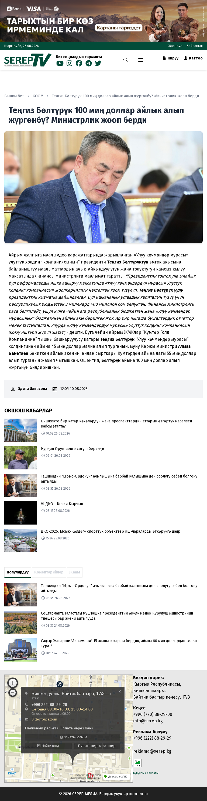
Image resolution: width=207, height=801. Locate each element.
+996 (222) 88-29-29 (152, 738)
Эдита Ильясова (32, 388)
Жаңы (74, 572)
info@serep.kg (148, 720)
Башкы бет (14, 96)
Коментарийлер (49, 572)
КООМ (38, 96)
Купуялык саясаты (145, 773)
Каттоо (195, 58)
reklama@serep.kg (152, 751)
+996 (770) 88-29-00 (152, 714)
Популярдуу (18, 572)
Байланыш (195, 46)
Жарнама (175, 46)
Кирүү (172, 58)
